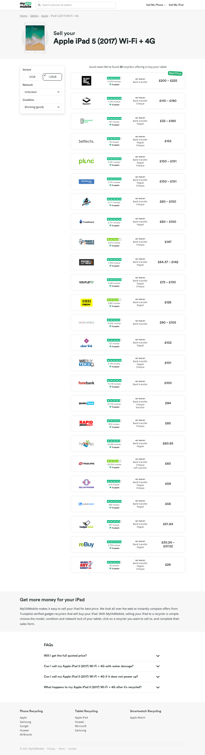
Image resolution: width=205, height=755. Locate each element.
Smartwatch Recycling (145, 711)
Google (24, 726)
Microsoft (80, 726)
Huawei (24, 730)
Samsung (25, 722)
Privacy (51, 748)
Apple (44, 16)
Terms (61, 748)
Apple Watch (137, 717)
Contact (72, 748)
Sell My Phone (154, 5)
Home (23, 16)
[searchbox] (76, 5)
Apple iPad (81, 717)
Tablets (34, 16)
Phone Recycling (31, 711)
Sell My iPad (176, 5)
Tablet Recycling (86, 711)
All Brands (26, 734)
